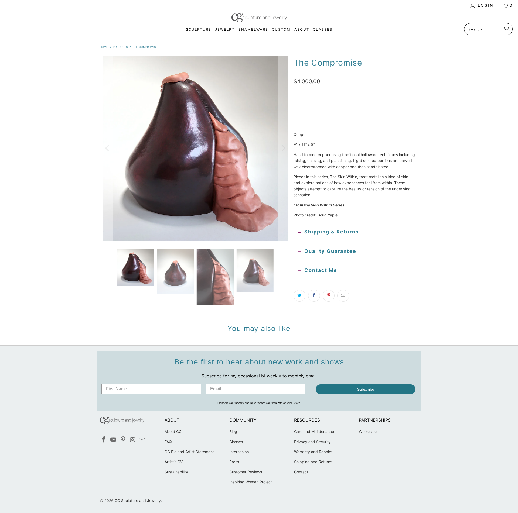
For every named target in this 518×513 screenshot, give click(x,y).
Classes (236, 441)
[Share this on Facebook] (314, 296)
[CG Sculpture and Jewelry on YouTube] (114, 439)
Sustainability (176, 472)
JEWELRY (225, 29)
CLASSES (322, 29)
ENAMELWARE (253, 29)
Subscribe (365, 389)
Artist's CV (174, 461)
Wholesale (368, 431)
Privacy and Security (312, 441)
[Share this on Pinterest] (329, 296)
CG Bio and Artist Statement (189, 451)
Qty (297, 109)
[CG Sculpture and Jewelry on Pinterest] (123, 439)
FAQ (168, 441)
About (301, 29)
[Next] (283, 148)
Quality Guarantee (330, 251)
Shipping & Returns (331, 232)
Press (234, 461)
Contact (301, 472)
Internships (239, 451)
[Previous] (107, 148)
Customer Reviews (245, 472)
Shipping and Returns (313, 461)
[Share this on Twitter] (299, 296)
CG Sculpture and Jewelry (138, 500)
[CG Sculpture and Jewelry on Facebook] (104, 439)
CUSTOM (281, 29)
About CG (173, 431)
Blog (233, 431)
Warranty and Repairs (313, 451)
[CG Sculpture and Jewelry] (259, 18)
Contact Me (320, 270)
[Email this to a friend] (343, 296)
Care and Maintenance (314, 431)
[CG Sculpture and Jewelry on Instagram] (133, 439)
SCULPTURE (198, 29)
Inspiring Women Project (250, 482)
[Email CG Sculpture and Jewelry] (142, 439)
